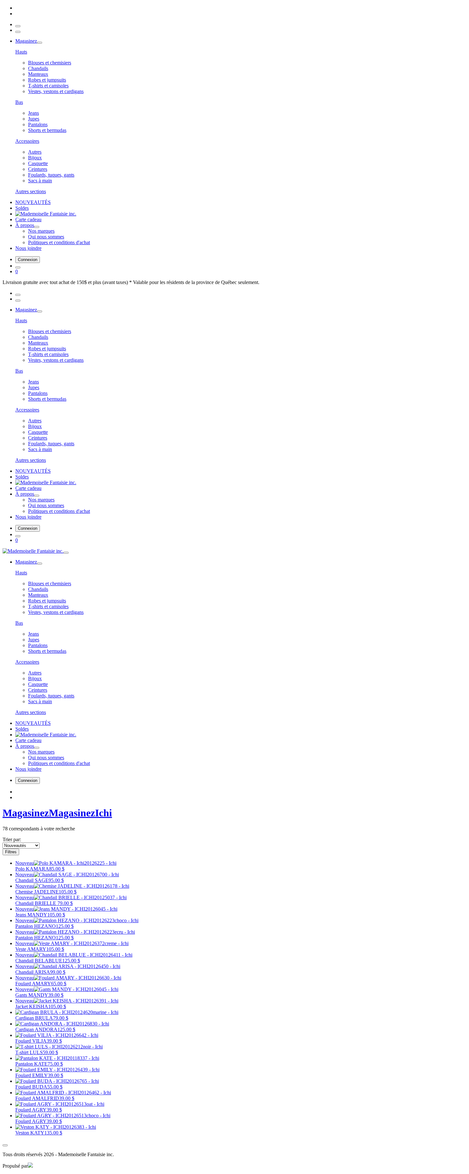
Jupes (33, 118)
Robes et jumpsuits (47, 80)
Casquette (38, 163)
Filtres (11, 852)
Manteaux (38, 74)
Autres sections (30, 191)
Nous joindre (28, 248)
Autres (34, 152)
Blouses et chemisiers (49, 62)
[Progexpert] (30, 1166)
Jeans (33, 113)
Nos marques (41, 231)
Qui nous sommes (46, 236)
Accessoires (27, 141)
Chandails (38, 68)
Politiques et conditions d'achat (59, 242)
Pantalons (38, 124)
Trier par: (12, 839)
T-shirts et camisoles (48, 85)
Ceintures (37, 169)
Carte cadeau (28, 219)
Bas (19, 102)
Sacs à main (40, 180)
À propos (24, 225)
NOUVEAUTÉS (33, 202)
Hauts (21, 52)
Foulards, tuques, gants (51, 175)
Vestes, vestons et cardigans (56, 91)
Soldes (22, 208)
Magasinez (26, 41)
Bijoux (35, 157)
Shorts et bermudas (47, 130)
